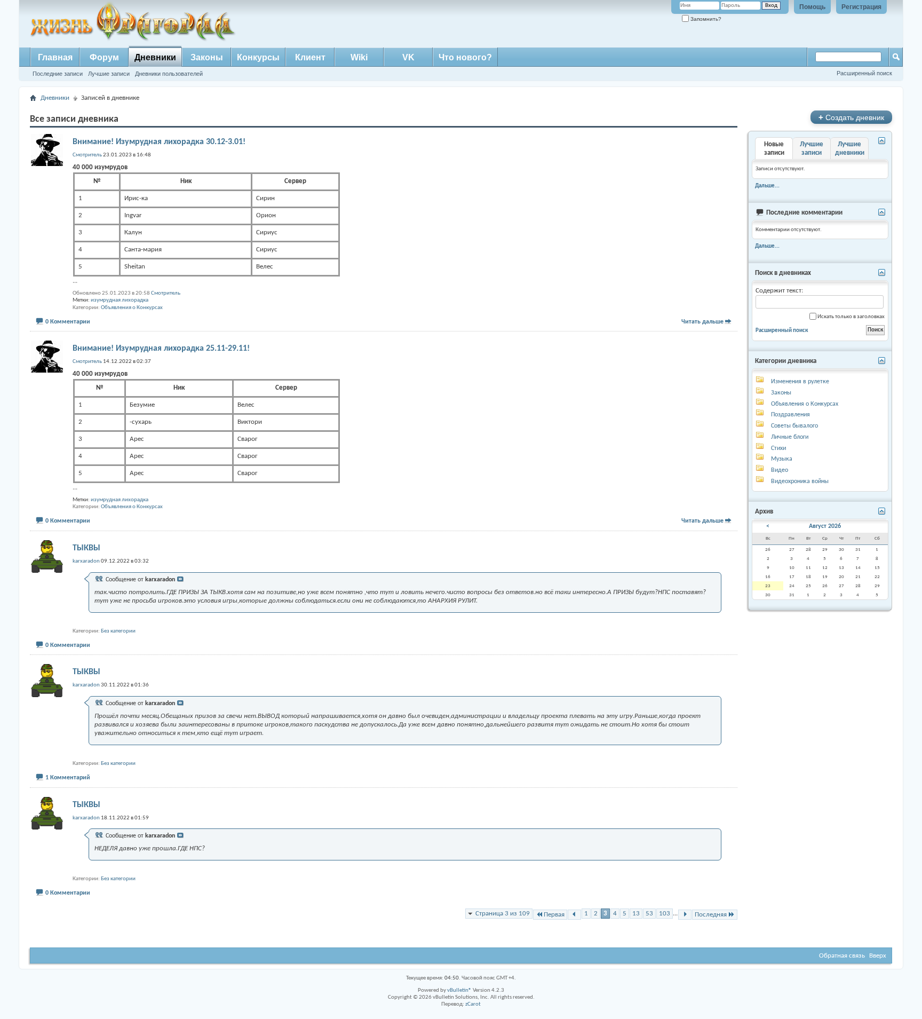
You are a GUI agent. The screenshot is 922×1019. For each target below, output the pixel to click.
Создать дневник (851, 117)
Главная (55, 57)
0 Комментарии (67, 322)
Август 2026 (825, 526)
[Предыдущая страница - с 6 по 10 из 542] (574, 915)
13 (636, 913)
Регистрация (861, 7)
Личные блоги (789, 437)
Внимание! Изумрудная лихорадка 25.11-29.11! (161, 348)
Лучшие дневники (849, 148)
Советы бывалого (794, 426)
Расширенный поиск (864, 73)
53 (649, 913)
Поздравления (790, 415)
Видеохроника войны (800, 481)
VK (408, 57)
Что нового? (465, 57)
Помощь (812, 7)
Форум (104, 57)
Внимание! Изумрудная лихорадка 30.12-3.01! (159, 142)
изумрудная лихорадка (119, 300)
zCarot (473, 1004)
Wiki (359, 57)
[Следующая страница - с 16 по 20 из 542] (684, 915)
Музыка (781, 459)
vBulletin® (459, 990)
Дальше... (767, 186)
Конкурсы (258, 57)
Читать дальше (702, 322)
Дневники (155, 57)
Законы (206, 57)
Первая (554, 914)
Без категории (118, 631)
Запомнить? (705, 19)
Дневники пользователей (169, 73)
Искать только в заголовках (850, 317)
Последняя (711, 914)
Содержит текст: (779, 290)
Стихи (778, 448)
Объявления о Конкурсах (132, 308)
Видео (779, 470)
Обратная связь (842, 955)
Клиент (310, 57)
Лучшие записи (109, 73)
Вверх (877, 955)
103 (664, 913)
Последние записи (58, 73)
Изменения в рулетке (800, 381)
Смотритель (165, 293)
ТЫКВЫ (86, 548)
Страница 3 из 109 (502, 913)
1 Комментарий (67, 778)
